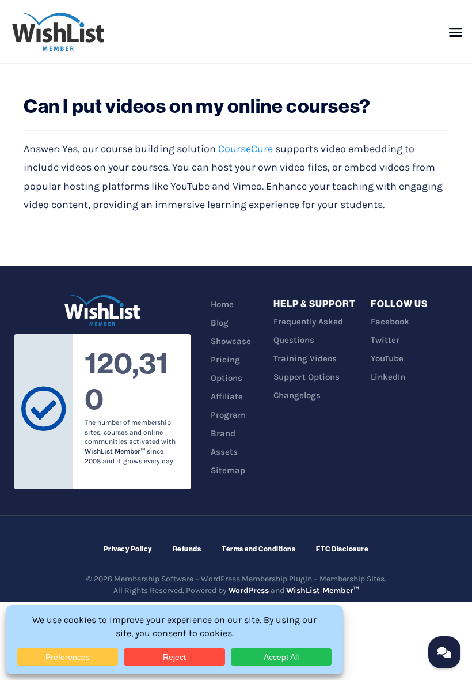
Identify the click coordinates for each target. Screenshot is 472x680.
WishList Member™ (322, 590)
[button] (456, 32)
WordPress (249, 590)
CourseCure (245, 148)
